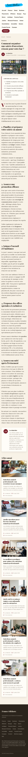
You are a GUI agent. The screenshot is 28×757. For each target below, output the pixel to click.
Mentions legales (18, 734)
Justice (4, 20)
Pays (24, 14)
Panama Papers (18, 17)
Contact (5, 31)
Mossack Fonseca (13, 20)
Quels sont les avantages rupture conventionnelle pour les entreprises (11, 601)
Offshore (12, 14)
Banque (19, 14)
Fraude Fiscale (6, 27)
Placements (5, 14)
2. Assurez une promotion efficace (14, 86)
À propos (14, 27)
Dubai (15, 10)
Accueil (4, 10)
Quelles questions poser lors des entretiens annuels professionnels (11, 521)
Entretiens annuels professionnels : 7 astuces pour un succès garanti (12, 681)
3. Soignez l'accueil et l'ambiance (13, 88)
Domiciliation (5, 24)
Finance (10, 10)
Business (21, 10)
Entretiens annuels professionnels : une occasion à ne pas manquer (12, 482)
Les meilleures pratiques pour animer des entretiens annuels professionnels (12, 561)
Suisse (21, 20)
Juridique (10, 17)
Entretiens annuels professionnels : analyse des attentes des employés (12, 641)
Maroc (4, 17)
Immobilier (14, 24)
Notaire (21, 24)
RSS (3, 736)
